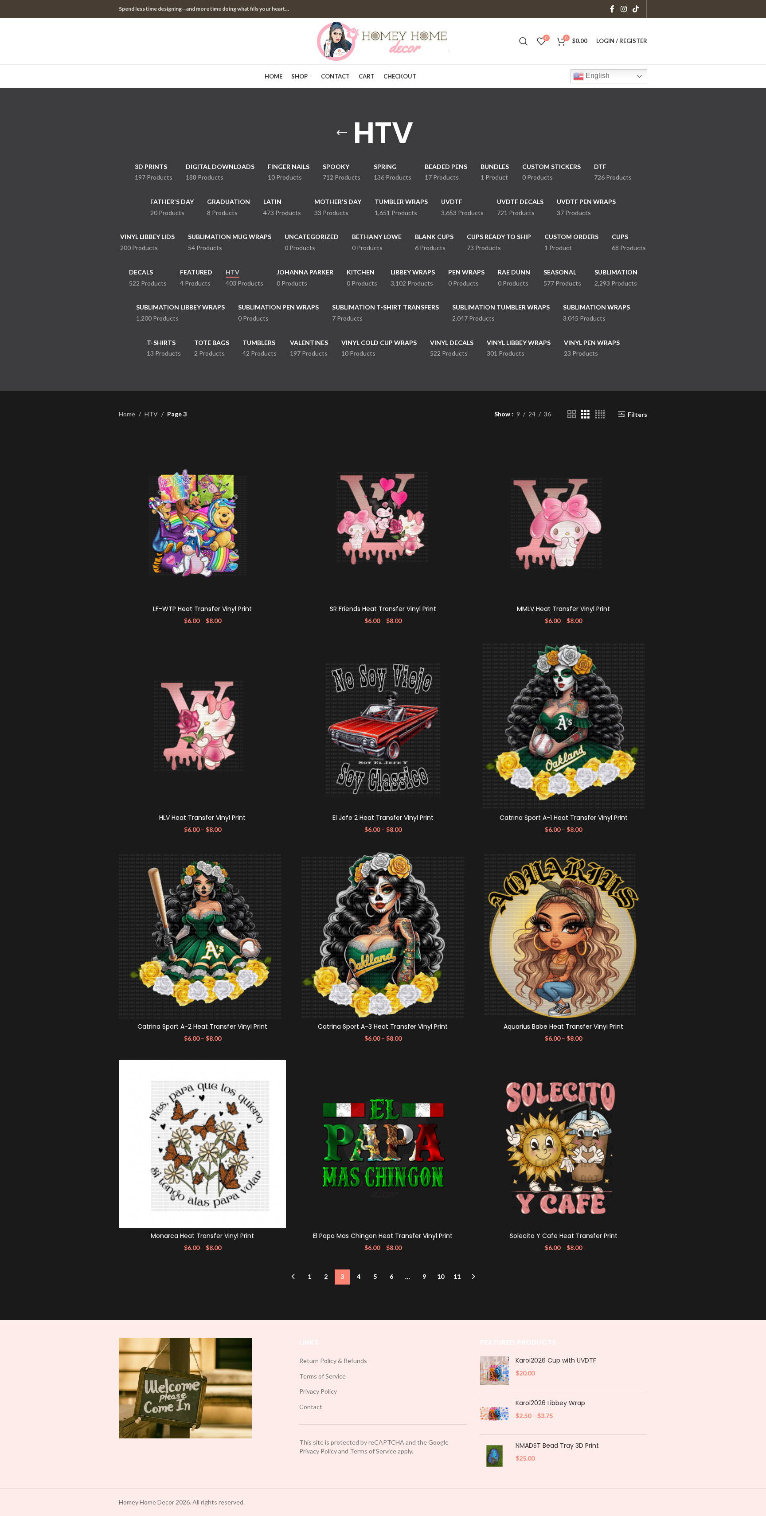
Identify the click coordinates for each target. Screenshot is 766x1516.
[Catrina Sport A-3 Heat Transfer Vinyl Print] (382, 935)
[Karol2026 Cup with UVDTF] (494, 1370)
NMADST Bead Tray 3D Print (557, 1446)
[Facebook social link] (612, 9)
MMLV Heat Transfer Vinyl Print (563, 608)
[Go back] (342, 133)
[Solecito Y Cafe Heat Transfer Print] (563, 1143)
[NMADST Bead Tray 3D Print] (494, 1456)
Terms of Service (322, 1376)
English (597, 75)
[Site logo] (383, 40)
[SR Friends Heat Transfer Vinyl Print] (382, 516)
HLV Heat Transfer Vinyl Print (202, 817)
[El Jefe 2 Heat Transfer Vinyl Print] (382, 725)
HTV (151, 414)
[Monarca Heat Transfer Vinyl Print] (202, 1143)
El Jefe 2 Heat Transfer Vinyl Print (383, 817)
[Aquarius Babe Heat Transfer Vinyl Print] (563, 935)
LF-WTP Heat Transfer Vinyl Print (202, 608)
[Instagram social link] (623, 9)
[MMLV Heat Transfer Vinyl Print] (563, 516)
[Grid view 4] (600, 414)
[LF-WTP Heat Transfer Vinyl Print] (202, 516)
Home (127, 414)
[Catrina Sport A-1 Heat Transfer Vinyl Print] (563, 725)
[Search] (523, 41)
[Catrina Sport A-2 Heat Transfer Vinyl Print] (202, 935)
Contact (310, 1406)
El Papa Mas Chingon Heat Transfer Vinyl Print (383, 1235)
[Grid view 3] (585, 414)
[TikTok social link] (636, 9)
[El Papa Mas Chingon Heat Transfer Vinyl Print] (382, 1143)
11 (457, 1276)
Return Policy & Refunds (333, 1360)
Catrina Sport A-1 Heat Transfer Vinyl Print (564, 817)
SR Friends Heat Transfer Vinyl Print (383, 608)
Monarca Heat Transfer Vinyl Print (202, 1235)
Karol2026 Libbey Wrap (550, 1403)
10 (440, 1276)
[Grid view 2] (571, 414)
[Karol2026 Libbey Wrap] (494, 1413)
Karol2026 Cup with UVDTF (556, 1360)
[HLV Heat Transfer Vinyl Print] (202, 725)
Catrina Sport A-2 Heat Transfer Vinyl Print (202, 1026)
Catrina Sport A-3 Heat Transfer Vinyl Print (383, 1026)
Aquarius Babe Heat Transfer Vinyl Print (563, 1026)
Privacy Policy (318, 1391)
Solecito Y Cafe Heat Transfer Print (563, 1235)
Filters (637, 414)
